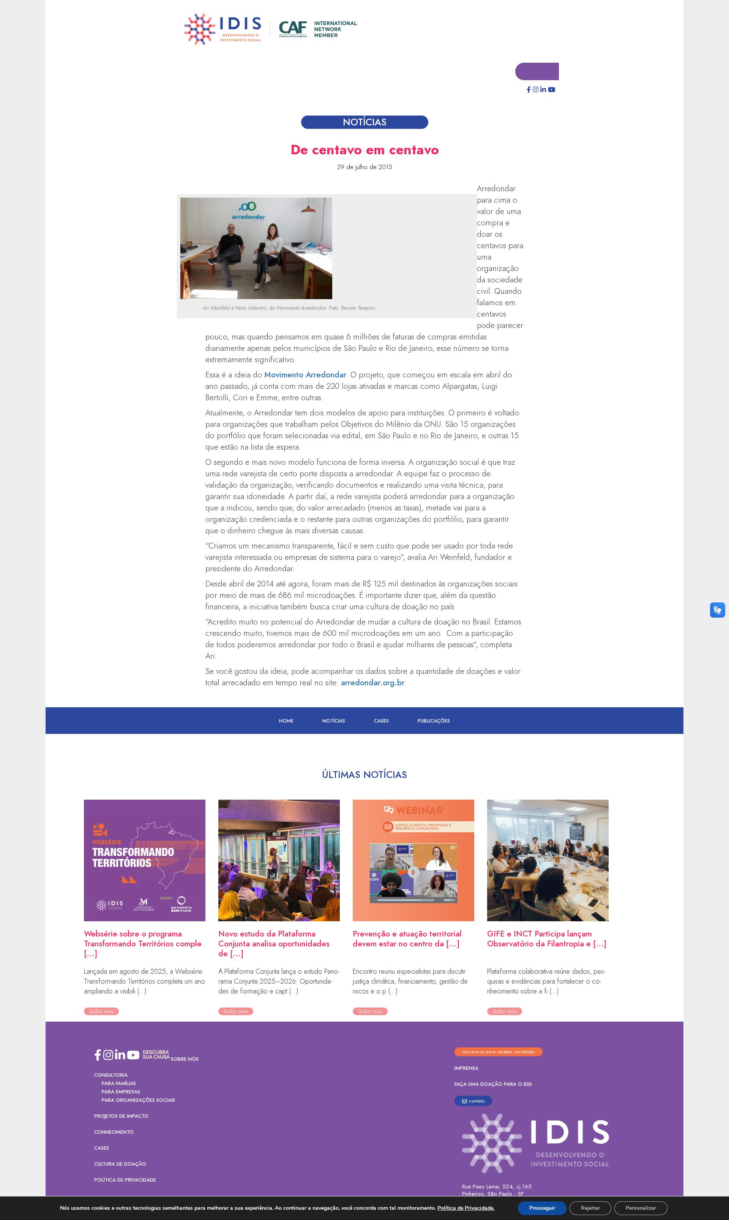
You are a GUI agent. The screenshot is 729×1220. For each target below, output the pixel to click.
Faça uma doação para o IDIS (493, 1084)
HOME (286, 721)
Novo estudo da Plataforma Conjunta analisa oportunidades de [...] (274, 944)
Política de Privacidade (125, 1180)
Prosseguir (542, 1208)
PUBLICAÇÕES (434, 721)
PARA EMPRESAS (121, 1092)
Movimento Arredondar (305, 375)
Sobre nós (185, 1059)
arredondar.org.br (372, 683)
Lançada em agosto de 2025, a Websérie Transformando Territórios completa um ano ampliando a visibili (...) (144, 982)
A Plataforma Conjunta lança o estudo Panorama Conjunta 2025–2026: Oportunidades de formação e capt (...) (278, 982)
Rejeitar (590, 1208)
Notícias (333, 721)
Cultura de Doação (120, 1164)
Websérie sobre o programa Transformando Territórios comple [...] (143, 944)
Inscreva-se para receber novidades (498, 1052)
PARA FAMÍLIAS (119, 1083)
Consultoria (111, 1075)
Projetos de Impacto (121, 1116)
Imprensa (466, 1068)
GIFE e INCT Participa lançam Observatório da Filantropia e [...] (546, 939)
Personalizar (641, 1208)
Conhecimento (114, 1132)
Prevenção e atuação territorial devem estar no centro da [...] (407, 939)
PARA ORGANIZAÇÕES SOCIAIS (138, 1100)
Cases (381, 721)
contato (476, 1101)
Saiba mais (101, 1012)
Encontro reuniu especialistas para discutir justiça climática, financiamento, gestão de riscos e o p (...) (410, 982)
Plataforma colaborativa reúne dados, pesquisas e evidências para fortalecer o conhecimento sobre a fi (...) (546, 982)
